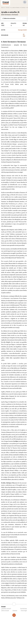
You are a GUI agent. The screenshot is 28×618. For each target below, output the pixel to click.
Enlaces (15, 610)
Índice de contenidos (9, 18)
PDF (24, 36)
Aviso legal (24, 610)
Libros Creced (5, 610)
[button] (24, 2)
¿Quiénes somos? (6, 608)
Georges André (22, 30)
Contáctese (23, 608)
